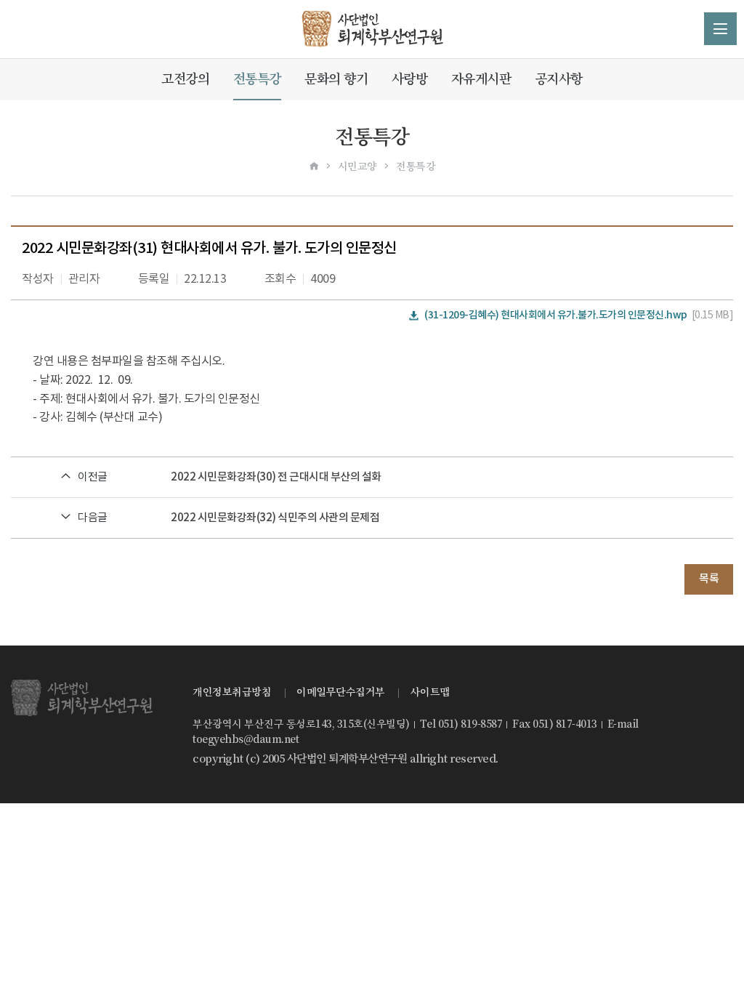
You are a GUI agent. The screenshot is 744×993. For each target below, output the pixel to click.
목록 (709, 579)
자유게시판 (481, 79)
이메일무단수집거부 (340, 692)
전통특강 (257, 79)
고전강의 (185, 79)
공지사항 (559, 79)
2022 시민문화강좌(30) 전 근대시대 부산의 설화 (276, 477)
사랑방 (410, 79)
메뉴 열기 (720, 28)
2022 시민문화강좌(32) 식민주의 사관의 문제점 (275, 518)
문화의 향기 (336, 79)
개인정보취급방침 (232, 692)
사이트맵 (430, 692)
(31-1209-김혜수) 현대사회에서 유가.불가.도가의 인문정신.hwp (555, 315)
